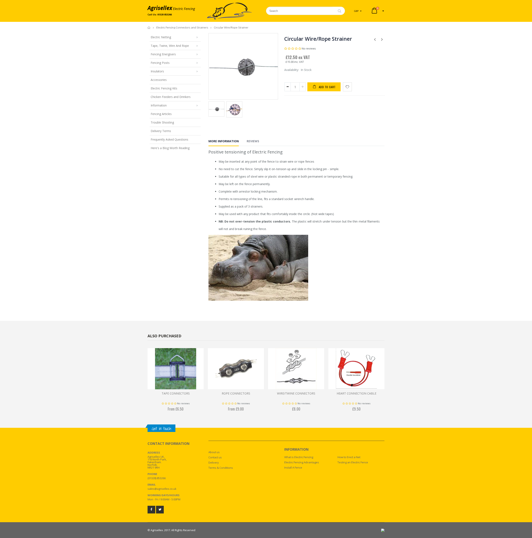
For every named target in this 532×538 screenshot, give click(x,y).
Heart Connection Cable (356, 393)
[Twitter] (160, 509)
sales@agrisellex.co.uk (162, 489)
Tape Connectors (176, 393)
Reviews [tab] (253, 141)
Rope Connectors (236, 393)
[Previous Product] (375, 39)
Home (149, 27)
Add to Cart (327, 87)
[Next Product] (382, 39)
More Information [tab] (223, 141)
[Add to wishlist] (347, 86)
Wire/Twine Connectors (296, 393)
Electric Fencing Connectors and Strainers (182, 27)
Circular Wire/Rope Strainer (318, 38)
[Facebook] (151, 509)
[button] (292, 48)
